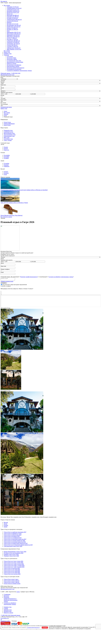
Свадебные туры (8, 139)
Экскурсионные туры (9, 134)
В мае (5, 174)
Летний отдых (8, 611)
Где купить (10, 56)
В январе (6, 165)
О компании (7, 594)
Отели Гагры (7, 122)
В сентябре (7, 155)
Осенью (6, 525)
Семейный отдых (8, 131)
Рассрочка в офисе (12, 59)
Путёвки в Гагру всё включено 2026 (13, 553)
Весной (6, 522)
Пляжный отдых (8, 130)
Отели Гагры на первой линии (12, 583)
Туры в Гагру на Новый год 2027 (13, 533)
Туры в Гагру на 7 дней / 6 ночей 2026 (14, 567)
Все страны (7, 5)
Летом (5, 524)
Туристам (6, 55)
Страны (6, 608)
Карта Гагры (7, 125)
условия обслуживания (55, 625)
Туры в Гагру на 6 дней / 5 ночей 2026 (14, 565)
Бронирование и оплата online (15, 62)
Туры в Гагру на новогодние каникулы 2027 (16, 543)
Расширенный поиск (6, 107)
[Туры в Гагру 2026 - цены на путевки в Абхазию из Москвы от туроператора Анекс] (22, 349)
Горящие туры (7, 53)
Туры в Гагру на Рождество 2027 (12, 535)
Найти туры (4, 108)
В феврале (6, 166)
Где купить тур (5, 618)
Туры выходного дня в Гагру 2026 (13, 546)
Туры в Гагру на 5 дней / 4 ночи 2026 (14, 564)
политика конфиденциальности (39, 625)
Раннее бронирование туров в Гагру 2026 (15, 551)
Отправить (3, 283)
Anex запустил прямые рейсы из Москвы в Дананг (14, 202)
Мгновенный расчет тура (7, 589)
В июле (6, 148)
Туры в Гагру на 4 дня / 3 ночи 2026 (13, 562)
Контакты (6, 595)
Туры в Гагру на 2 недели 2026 (12, 574)
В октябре (6, 156)
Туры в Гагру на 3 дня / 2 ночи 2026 (13, 561)
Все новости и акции (6, 216)
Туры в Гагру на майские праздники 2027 (15, 532)
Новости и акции (11, 63)
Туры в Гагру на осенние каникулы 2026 (15, 542)
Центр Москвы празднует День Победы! (11, 215)
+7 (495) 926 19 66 (15, 73)
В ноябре (6, 158)
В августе (6, 150)
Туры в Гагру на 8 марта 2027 (12, 536)
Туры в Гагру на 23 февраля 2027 (13, 537)
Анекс (18, 591)
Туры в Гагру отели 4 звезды (11, 580)
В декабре (6, 163)
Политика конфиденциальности (15, 67)
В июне (6, 147)
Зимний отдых (8, 609)
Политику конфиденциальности (29, 276)
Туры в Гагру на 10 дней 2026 (12, 569)
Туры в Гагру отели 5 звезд (11, 579)
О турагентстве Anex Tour (14, 60)
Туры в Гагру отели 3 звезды (11, 582)
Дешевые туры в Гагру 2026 (11, 555)
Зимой (5, 526)
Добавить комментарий (7, 281)
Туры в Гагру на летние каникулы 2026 (14, 540)
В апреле (6, 173)
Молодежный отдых (9, 133)
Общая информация (9, 123)
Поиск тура (7, 52)
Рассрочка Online (11, 57)
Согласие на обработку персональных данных (19, 70)
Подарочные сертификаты (14, 65)
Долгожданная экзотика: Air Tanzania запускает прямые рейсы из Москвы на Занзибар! (24, 190)
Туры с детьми (8, 140)
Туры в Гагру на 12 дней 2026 (12, 571)
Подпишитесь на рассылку (14, 69)
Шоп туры (6, 137)
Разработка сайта (5, 621)
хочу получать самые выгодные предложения (14, 284)
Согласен (45, 627)
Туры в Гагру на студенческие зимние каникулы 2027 (18, 544)
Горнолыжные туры (9, 136)
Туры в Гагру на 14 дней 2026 (12, 572)
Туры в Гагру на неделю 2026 (12, 568)
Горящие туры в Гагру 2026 (11, 554)
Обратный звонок (15, 615)
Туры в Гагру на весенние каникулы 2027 (15, 539)
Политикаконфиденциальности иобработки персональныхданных (10, 599)
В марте (6, 171)
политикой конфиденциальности (33, 627)
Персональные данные (13, 66)
